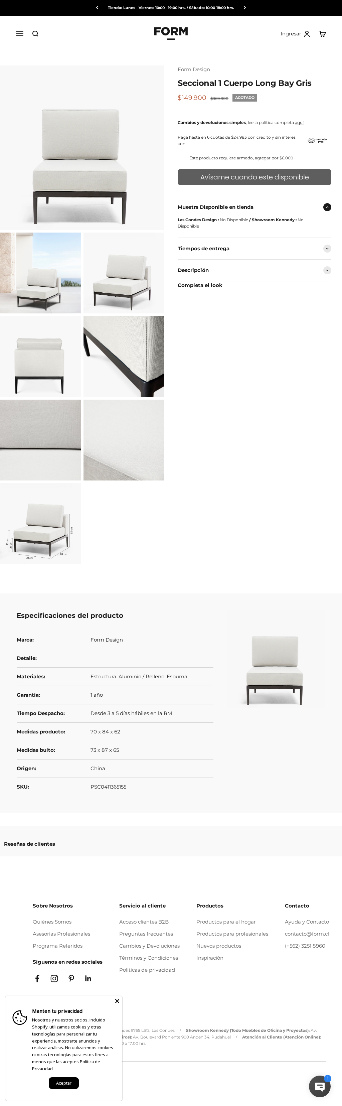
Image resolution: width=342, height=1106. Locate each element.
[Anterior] (97, 8)
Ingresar (296, 33)
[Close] (117, 1001)
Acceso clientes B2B (144, 922)
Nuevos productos (218, 946)
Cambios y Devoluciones (149, 946)
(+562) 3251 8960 (305, 946)
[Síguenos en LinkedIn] (88, 978)
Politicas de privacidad (147, 970)
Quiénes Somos (52, 922)
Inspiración (209, 958)
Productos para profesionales (232, 934)
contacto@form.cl (307, 934)
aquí (299, 122)
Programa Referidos (57, 946)
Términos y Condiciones (148, 958)
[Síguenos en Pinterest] (71, 978)
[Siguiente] (245, 8)
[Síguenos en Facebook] (37, 978)
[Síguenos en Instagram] (54, 978)
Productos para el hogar (226, 922)
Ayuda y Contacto (307, 922)
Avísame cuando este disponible (254, 177)
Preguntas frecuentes (146, 934)
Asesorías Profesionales (61, 934)
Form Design (194, 69)
